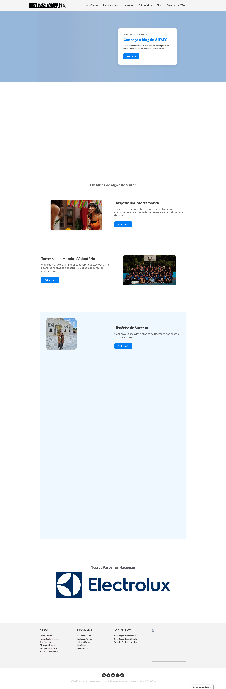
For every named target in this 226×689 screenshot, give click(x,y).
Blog (159, 5)
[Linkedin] (118, 675)
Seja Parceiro (46, 642)
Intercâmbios (91, 5)
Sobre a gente (46, 635)
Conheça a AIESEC (176, 5)
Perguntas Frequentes (50, 639)
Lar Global (128, 5)
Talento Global (83, 642)
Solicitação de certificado (125, 639)
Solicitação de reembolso (125, 642)
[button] (123, 224)
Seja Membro (145, 5)
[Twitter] (108, 675)
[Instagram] (104, 675)
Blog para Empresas (49, 648)
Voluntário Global (85, 635)
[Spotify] (122, 675)
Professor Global (84, 639)
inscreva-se (132, 53)
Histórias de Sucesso (49, 651)
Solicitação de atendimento (126, 635)
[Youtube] (113, 675)
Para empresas (110, 5)
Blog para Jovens (47, 645)
